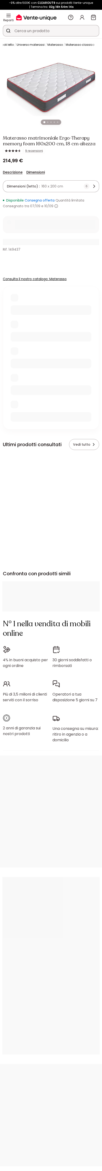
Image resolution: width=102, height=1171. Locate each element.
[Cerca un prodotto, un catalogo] (8, 30)
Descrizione (13, 172)
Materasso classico (80, 45)
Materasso (55, 45)
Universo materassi (31, 45)
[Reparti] (8, 15)
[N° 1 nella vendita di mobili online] (36, 17)
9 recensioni (34, 151)
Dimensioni (35, 172)
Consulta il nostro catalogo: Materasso (35, 279)
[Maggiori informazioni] (56, 206)
